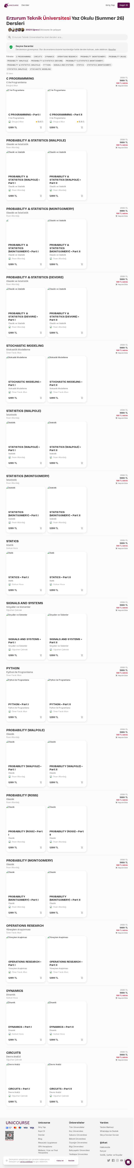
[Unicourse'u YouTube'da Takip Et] (121, 1160)
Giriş (110, 5)
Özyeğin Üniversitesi (78, 1142)
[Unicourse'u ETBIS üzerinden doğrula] (9, 1136)
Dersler (25, 5)
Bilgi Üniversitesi (76, 1146)
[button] (23, 56)
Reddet (71, 1161)
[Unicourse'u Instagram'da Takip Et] (117, 1160)
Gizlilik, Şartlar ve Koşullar (111, 1155)
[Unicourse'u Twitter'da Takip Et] (108, 1160)
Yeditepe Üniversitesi (78, 1154)
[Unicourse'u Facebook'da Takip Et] (113, 1160)
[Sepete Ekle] (41, 127)
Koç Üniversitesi (76, 1131)
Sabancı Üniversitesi (78, 1135)
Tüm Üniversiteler (77, 1127)
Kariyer (103, 1151)
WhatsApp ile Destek (109, 1131)
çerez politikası (26, 1162)
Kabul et (60, 1161)
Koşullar (112, 49)
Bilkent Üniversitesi (77, 1139)
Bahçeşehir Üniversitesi (79, 1150)
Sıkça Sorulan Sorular (109, 1135)
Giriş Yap (42, 1127)
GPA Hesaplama (45, 1146)
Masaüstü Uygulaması (47, 1142)
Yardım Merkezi (107, 1127)
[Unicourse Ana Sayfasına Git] (12, 5)
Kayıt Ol (41, 1131)
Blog (40, 1139)
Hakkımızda (105, 1147)
